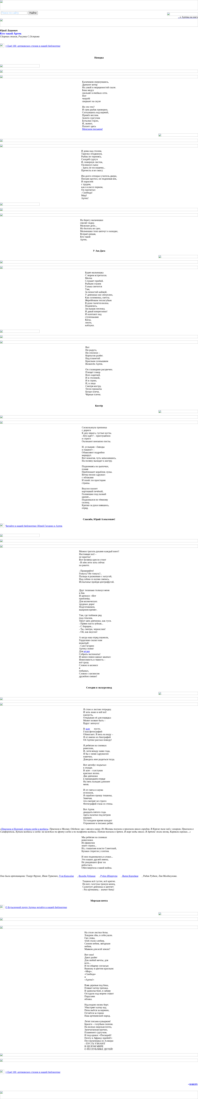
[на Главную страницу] (182, 15)
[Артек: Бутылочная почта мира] (2, 908)
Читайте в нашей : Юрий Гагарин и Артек (33, 526)
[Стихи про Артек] (2, 47)
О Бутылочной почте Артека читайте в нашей (36, 907)
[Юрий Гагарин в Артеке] (2, 527)
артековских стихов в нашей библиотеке (32, 46)
